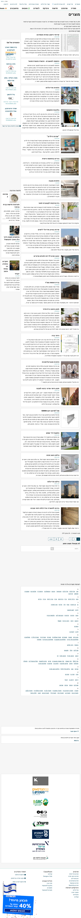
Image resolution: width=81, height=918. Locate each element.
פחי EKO (75, 661)
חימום (76, 621)
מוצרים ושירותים (34, 4)
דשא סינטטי (70, 610)
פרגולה (25, 661)
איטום (53, 591)
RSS (75, 740)
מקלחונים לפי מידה (72, 639)
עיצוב (76, 656)
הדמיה (72, 615)
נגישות (76, 645)
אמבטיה (26, 591)
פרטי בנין (49, 883)
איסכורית (40, 591)
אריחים (71, 593)
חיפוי (71, 621)
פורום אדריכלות (74, 874)
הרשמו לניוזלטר (19, 874)
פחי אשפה (68, 661)
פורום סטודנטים (74, 881)
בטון (77, 599)
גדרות (60, 604)
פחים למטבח (43, 661)
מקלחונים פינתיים (48, 639)
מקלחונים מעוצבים (60, 639)
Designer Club (47, 876)
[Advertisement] (50, 567)
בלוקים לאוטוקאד (47, 885)
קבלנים (76, 897)
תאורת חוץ (60, 693)
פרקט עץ (55, 663)
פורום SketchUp (74, 885)
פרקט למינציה (64, 663)
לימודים (72, 632)
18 (61, 539)
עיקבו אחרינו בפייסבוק (17, 878)
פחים (49, 661)
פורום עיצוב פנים (73, 876)
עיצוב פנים (63, 656)
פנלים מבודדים (33, 661)
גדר (64, 604)
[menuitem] (76, 4)
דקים (76, 610)
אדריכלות (72, 591)
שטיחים (76, 685)
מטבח (70, 637)
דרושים (6, 4)
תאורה (76, 690)
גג (77, 604)
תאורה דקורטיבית (68, 690)
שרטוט (61, 685)
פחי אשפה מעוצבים (58, 661)
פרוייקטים (70, 4)
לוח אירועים (13, 4)
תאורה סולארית (38, 690)
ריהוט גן (71, 680)
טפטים (76, 626)
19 (56, 539)
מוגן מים (75, 637)
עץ (57, 656)
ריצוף (66, 680)
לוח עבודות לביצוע (59, 4)
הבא (51, 539)
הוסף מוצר (73, 731)
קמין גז (72, 674)
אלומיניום (33, 591)
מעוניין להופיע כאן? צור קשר (10, 126)
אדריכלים (65, 591)
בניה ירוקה (50, 599)
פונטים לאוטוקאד (47, 890)
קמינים (67, 674)
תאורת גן (67, 693)
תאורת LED (29, 690)
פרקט (71, 663)
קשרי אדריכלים (45, 4)
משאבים (49, 888)
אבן (77, 591)
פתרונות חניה (42, 663)
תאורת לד (53, 693)
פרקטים (49, 663)
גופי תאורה (54, 604)
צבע (72, 669)
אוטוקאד (58, 591)
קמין (77, 674)
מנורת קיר (43, 637)
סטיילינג (76, 650)
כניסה (2, 1)
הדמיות (67, 615)
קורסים (50, 874)
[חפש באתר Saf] (52, 548)
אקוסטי (76, 593)
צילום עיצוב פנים (54, 669)
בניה (55, 599)
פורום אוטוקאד (74, 883)
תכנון (39, 693)
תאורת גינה (75, 693)
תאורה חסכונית (57, 690)
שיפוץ (66, 685)
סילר (71, 650)
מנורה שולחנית (56, 637)
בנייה (44, 599)
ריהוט (76, 680)
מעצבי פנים (75, 892)
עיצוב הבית (70, 656)
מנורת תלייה (35, 637)
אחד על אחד (23, 4)
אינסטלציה (47, 591)
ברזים (39, 599)
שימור (71, 685)
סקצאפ (66, 650)
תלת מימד (33, 693)
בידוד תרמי (71, 599)
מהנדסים (76, 894)
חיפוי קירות (66, 621)
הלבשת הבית (51, 615)
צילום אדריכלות (65, 669)
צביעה (76, 669)
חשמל (59, 621)
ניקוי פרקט (70, 645)
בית (66, 599)
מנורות (49, 637)
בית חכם (60, 599)
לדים (76, 632)
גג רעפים (73, 604)
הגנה (76, 615)
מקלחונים (27, 637)
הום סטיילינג (59, 615)
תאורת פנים (45, 693)
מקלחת (39, 639)
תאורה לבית (47, 690)
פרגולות (76, 663)
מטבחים (64, 637)
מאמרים (77, 4)
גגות (68, 604)
